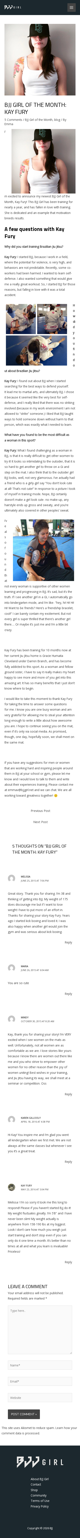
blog (57, 120)
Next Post (40, 822)
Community (39, 1495)
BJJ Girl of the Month (38, 120)
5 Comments (13, 120)
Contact (36, 1484)
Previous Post (40, 810)
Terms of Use (40, 1501)
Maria (24, 966)
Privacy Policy (40, 1506)
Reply (68, 942)
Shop (34, 1490)
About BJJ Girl (40, 1479)
